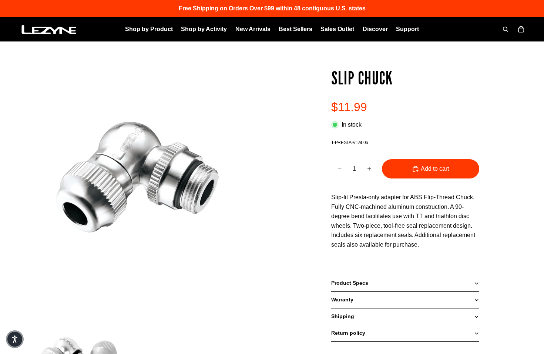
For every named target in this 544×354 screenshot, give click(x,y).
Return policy (348, 333)
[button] (15, 339)
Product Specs (349, 283)
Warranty (342, 300)
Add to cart (435, 169)
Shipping (342, 316)
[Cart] (521, 29)
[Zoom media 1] (139, 184)
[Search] (505, 29)
